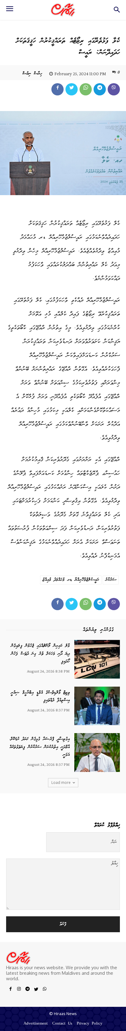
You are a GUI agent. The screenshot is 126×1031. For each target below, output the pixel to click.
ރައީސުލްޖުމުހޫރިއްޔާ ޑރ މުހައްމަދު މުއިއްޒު (71, 580)
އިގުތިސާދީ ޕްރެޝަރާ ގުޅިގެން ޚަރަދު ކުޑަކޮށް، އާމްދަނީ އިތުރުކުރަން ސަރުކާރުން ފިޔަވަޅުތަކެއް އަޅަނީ (39, 747)
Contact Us (62, 1024)
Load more (61, 782)
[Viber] (114, 89)
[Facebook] (57, 89)
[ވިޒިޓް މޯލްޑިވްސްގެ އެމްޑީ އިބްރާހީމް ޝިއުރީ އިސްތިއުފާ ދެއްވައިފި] (97, 706)
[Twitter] (71, 89)
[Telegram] (100, 89)
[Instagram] (19, 990)
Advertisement (36, 1024)
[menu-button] (9, 10)
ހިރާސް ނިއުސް (32, 73)
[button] (117, 11)
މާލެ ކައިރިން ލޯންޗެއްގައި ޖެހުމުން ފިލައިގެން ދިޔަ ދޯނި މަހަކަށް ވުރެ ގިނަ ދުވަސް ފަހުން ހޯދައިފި (40, 653)
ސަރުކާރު (110, 580)
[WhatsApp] (86, 89)
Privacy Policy (89, 1024)
